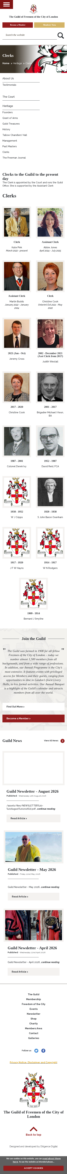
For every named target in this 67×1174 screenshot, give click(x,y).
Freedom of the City (33, 1004)
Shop (33, 1018)
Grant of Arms (10, 118)
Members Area (33, 1028)
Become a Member (17, 25)
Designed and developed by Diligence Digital (34, 1146)
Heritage (17, 63)
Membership (33, 999)
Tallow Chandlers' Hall (14, 135)
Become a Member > (19, 718)
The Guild (33, 994)
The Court (8, 96)
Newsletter (33, 1014)
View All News (51, 741)
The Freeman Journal (14, 157)
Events (34, 1009)
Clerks (28, 63)
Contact (33, 1033)
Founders (7, 112)
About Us (8, 78)
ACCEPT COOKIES (33, 1168)
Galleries (33, 1038)
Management (9, 140)
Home (5, 63)
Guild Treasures (11, 123)
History (6, 129)
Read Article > (19, 818)
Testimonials (9, 85)
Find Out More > (16, 706)
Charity (33, 1023)
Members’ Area (49, 25)
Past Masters (9, 146)
